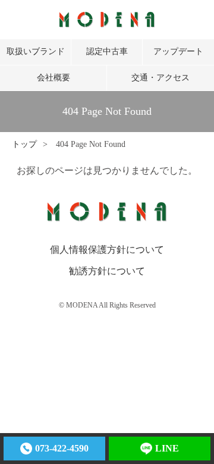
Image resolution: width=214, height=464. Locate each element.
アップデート (178, 51)
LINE (167, 448)
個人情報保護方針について (107, 249)
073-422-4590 (62, 448)
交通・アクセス (160, 77)
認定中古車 (107, 51)
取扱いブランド (36, 51)
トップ (24, 144)
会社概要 (53, 77)
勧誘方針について (107, 271)
